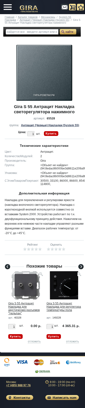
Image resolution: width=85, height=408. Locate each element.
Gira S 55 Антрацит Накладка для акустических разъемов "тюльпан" (24, 308)
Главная (9, 17)
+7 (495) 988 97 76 (18, 385)
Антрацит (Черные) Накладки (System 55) (44, 19)
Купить (51, 133)
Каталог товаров (28, 17)
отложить (34, 341)
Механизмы (48, 17)
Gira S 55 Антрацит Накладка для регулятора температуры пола (64, 307)
